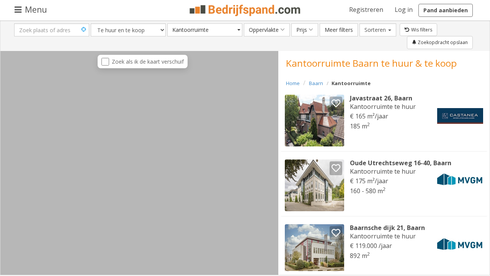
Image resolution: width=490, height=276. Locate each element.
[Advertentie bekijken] (314, 120)
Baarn (316, 83)
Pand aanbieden (445, 10)
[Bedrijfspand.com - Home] (245, 10)
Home (293, 83)
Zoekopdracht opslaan (442, 42)
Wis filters (421, 29)
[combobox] (204, 29)
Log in (404, 9)
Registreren (366, 9)
